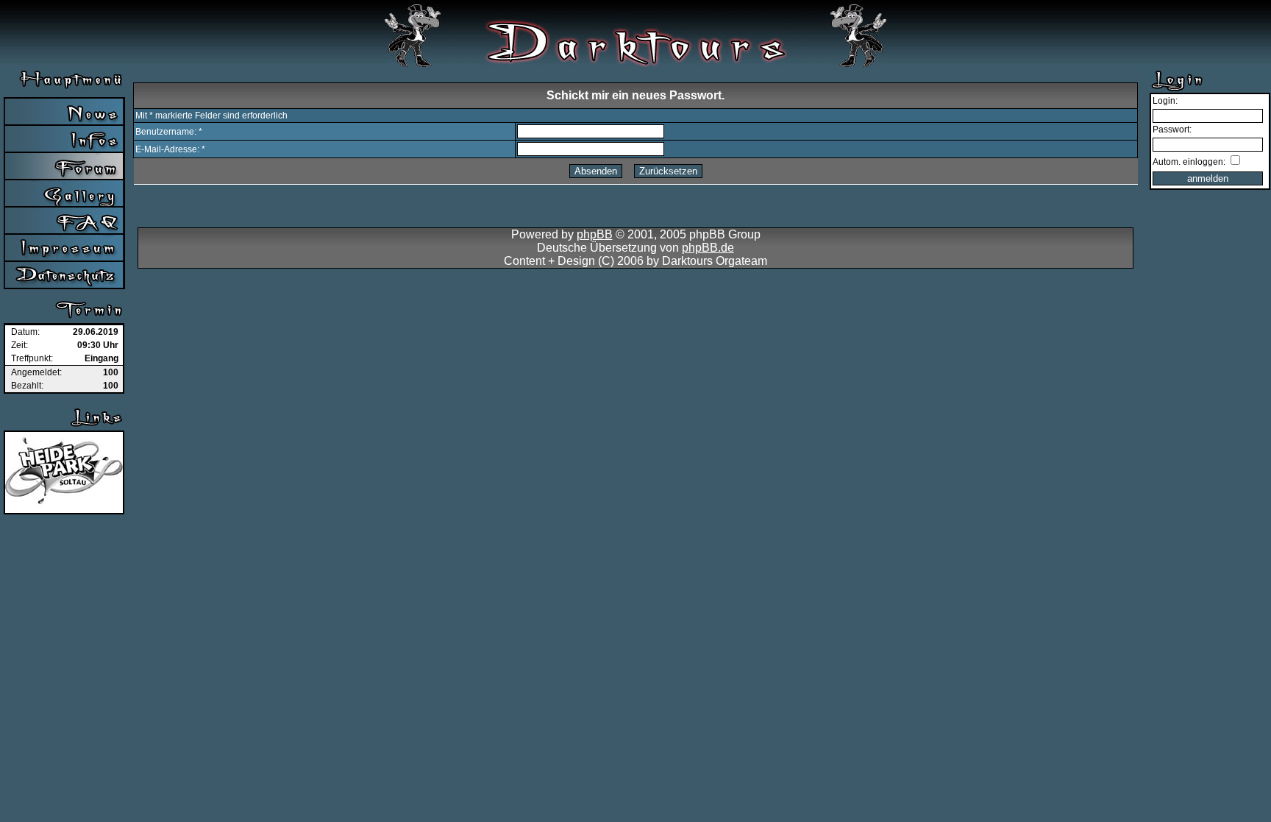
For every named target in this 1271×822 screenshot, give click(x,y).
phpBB (595, 234)
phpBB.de (708, 247)
